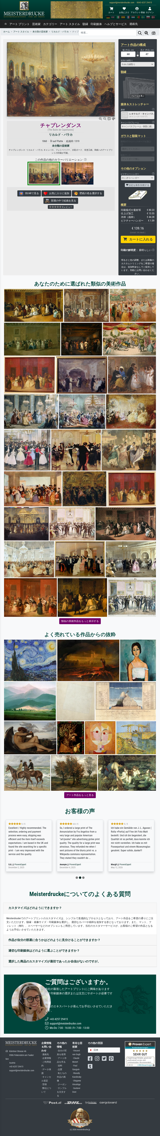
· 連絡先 (45, 1054)
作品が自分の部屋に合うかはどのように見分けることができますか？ (54, 940)
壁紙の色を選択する (90, 193)
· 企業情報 (46, 1058)
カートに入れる (140, 239)
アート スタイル (70, 24)
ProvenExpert (24, 864)
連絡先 (133, 23)
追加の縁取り (127, 60)
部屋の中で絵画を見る (62, 200)
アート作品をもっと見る (80, 795)
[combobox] (138, 64)
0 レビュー (67, 207)
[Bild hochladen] (153, 33)
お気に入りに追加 (58, 193)
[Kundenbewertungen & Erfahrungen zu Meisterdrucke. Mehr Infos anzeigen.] (140, 1053)
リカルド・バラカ (61, 134)
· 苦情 (44, 1084)
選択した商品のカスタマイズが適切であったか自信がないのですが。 (54, 961)
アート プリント (19, 24)
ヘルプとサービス (115, 24)
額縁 (85, 24)
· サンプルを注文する (62, 1092)
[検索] (140, 33)
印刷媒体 (96, 24)
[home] (5, 24)
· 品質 (59, 1069)
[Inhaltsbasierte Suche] (146, 33)
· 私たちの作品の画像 (62, 1077)
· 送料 (59, 1065)
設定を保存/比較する (138, 185)
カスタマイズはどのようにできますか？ (35, 908)
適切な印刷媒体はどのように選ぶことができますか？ (44, 950)
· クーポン (62, 1084)
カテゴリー (50, 24)
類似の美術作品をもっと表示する (80, 621)
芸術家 (36, 24)
